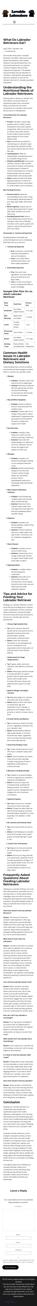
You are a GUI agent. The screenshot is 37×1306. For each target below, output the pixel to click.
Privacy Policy (10, 1302)
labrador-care (18, 49)
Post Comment (10, 1267)
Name (18, 1235)
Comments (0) (10, 51)
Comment (18, 1206)
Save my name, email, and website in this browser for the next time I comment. (18, 1261)
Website (18, 1250)
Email (18, 1242)
